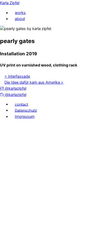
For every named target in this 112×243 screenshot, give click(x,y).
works (20, 12)
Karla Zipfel (9, 3)
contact (21, 104)
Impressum (25, 116)
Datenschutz (26, 110)
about (20, 18)
